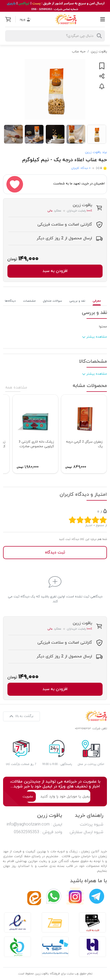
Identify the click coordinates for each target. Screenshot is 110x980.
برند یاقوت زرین (96, 152)
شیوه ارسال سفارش (86, 832)
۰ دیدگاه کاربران (81, 168)
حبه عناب (78, 51)
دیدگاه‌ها (10, 301)
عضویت (28, 796)
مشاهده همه (16, 387)
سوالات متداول (52, 301)
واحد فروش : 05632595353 (38, 832)
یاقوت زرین (99, 51)
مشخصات (29, 301)
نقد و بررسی (77, 301)
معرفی (97, 301)
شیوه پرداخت (91, 824)
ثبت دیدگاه (55, 552)
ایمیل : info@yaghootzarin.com (34, 824)
